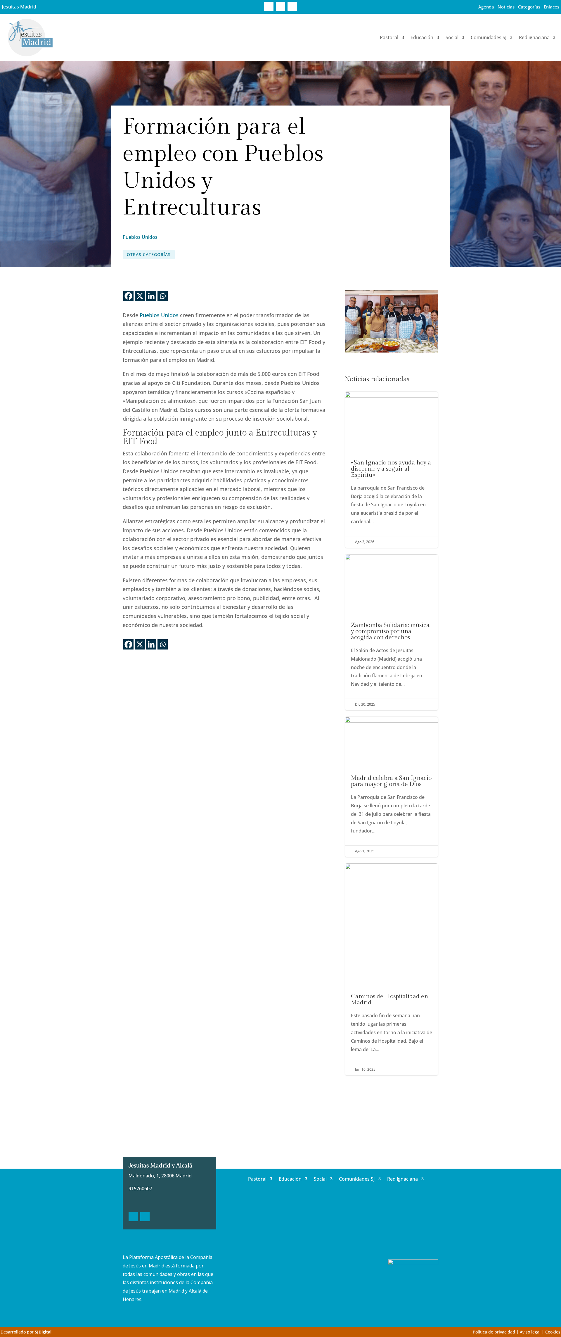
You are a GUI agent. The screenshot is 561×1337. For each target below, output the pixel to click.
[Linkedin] (151, 296)
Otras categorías (149, 254)
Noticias (506, 7)
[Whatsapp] (162, 296)
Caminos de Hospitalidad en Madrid (391, 969)
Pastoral (389, 37)
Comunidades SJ (489, 37)
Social (452, 37)
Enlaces (551, 7)
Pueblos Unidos (140, 237)
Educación (422, 37)
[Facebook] (128, 296)
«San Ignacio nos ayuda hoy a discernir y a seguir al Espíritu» (391, 470)
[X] (140, 296)
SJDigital (43, 1332)
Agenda (486, 7)
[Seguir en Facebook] (268, 6)
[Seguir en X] (280, 6)
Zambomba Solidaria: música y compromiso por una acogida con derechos (391, 632)
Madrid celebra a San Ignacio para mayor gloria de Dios (391, 787)
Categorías (529, 7)
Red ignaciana (534, 37)
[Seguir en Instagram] (292, 6)
